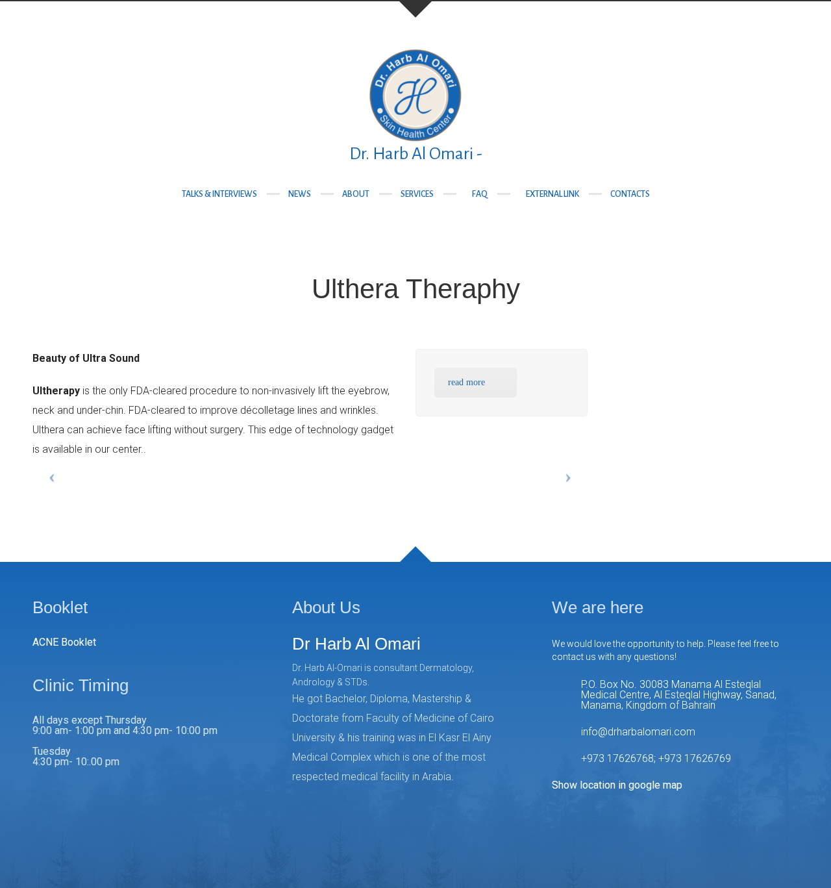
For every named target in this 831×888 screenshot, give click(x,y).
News (299, 194)
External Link (552, 194)
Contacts (630, 194)
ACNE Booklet (64, 642)
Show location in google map (617, 785)
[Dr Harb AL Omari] (415, 94)
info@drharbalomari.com (638, 732)
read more (466, 382)
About (355, 194)
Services (417, 194)
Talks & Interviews (219, 194)
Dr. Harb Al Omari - (415, 154)
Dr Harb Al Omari (356, 643)
